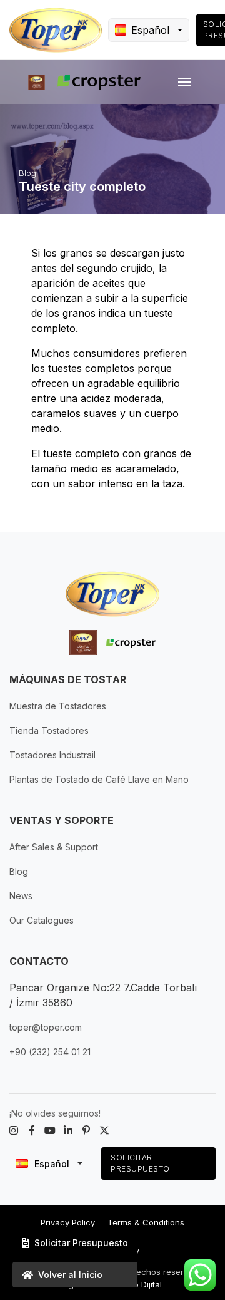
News (20, 895)
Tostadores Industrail (52, 755)
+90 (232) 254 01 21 (50, 1051)
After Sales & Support (53, 847)
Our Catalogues (41, 920)
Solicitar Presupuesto (81, 1242)
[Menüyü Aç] (184, 82)
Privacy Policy (68, 1222)
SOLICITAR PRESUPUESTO (140, 1163)
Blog (18, 871)
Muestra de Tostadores (57, 706)
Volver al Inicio (70, 1274)
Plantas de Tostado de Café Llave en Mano (99, 779)
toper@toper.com (45, 1027)
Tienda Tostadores (49, 730)
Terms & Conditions (146, 1222)
